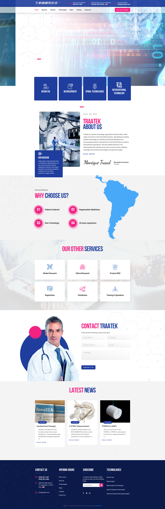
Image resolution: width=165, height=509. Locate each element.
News (71, 10)
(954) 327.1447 (44, 477)
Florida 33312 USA (98, 4)
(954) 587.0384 (44, 479)
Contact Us (87, 10)
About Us (44, 10)
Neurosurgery (45, 91)
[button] (35, 59)
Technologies (63, 10)
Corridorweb (98, 506)
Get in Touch (122, 10)
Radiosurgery (111, 481)
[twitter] (87, 493)
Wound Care (110, 477)
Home (36, 10)
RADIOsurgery (119, 91)
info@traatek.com (124, 4)
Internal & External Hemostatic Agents (118, 494)
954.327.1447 (77, 4)
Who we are (62, 477)
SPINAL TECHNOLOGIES (70, 91)
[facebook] (84, 493)
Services (52, 10)
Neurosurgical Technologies (115, 485)
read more (89, 154)
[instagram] (90, 493)
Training (78, 10)
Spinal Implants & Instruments (116, 489)
